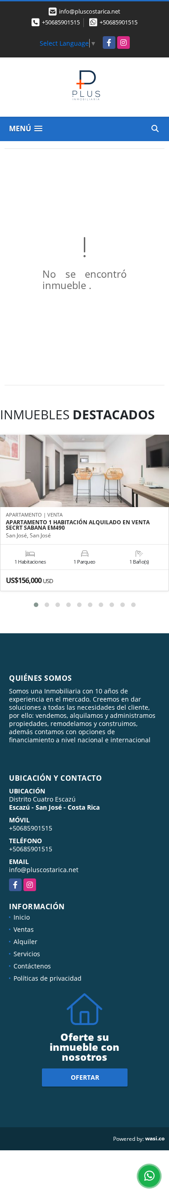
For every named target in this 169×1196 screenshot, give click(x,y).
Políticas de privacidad (48, 978)
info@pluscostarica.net (43, 869)
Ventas (24, 929)
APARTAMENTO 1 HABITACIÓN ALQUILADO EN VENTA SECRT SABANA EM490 (78, 525)
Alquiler (25, 941)
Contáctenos (32, 966)
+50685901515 (61, 22)
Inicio (22, 917)
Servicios (27, 953)
